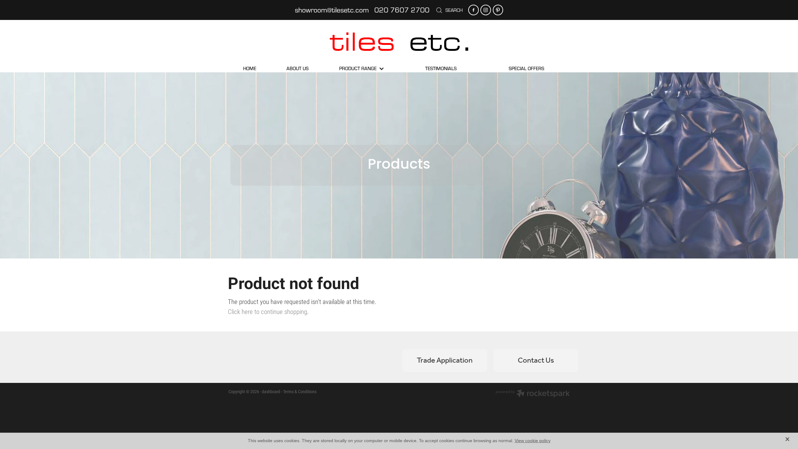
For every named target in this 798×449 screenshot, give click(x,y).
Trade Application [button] (445, 361)
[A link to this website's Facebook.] (473, 10)
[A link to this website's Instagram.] (485, 10)
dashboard (271, 391)
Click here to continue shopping (267, 311)
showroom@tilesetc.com (332, 9)
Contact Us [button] (536, 361)
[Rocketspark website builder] (533, 394)
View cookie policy (532, 440)
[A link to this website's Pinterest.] (498, 10)
